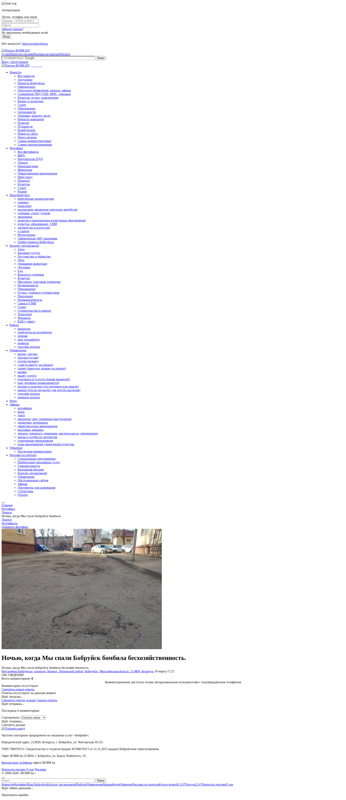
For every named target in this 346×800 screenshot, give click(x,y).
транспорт (25, 206)
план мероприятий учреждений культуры (46, 444)
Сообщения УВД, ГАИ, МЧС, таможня (44, 94)
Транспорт (25, 314)
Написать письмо (21, 54)
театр (21, 415)
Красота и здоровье (31, 274)
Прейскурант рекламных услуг (39, 462)
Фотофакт (16, 148)
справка (23, 202)
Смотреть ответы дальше (19, 700)
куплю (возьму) (28, 361)
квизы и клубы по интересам (37, 437)
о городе (23, 231)
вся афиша (25, 408)
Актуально (25, 79)
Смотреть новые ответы (18, 689)
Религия (23, 123)
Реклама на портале (46, 54)
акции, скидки (27, 354)
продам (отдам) (28, 357)
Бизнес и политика (30, 101)
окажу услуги (27, 375)
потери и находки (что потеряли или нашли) (48, 386)
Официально (26, 86)
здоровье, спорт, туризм (34, 213)
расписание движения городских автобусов (47, 209)
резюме (23, 336)
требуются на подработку (35, 332)
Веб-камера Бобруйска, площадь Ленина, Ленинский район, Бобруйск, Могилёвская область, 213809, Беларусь (78, 671)
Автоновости (27, 112)
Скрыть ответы (46, 700)
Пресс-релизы (27, 137)
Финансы (24, 318)
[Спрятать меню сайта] (3, 777)
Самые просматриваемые (35, 144)
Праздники (25, 296)
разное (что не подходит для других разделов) (49, 390)
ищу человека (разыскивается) (38, 383)
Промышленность (30, 300)
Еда (20, 271)
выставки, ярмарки (31, 429)
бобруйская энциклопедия (36, 198)
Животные (25, 170)
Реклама (40, 769)
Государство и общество (34, 256)
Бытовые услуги (29, 253)
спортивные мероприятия (35, 440)
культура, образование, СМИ (37, 224)
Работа (14, 325)
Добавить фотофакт (15, 527)
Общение (16, 448)
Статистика (25, 491)
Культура (24, 184)
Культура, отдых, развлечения (38, 97)
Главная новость (29, 466)
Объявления (18, 350)
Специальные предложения (36, 458)
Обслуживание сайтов (33, 480)
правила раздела (29, 397)
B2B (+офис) (26, 321)
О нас (5, 54)
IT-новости (25, 126)
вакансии (24, 328)
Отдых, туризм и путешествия (38, 292)
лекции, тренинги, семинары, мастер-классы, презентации (58, 433)
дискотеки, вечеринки (33, 422)
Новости (15, 72)
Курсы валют (172, 784)
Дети (21, 260)
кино (21, 411)
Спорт (22, 105)
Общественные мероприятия (37, 173)
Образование (26, 108)
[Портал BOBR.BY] (16, 50)
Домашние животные (32, 263)
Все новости (26, 76)
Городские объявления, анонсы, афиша (44, 90)
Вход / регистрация (15, 62)
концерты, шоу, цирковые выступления (44, 419)
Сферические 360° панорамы (37, 238)
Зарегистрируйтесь (35, 43)
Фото (13, 401)
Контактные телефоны (17, 762)
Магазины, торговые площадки (39, 281)
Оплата (65, 54)
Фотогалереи (26, 235)
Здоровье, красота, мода (34, 115)
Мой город (25, 177)
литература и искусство (34, 227)
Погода (193, 784)
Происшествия (28, 166)
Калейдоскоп (26, 130)
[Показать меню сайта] (3, 502)
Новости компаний (31, 119)
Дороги (23, 162)
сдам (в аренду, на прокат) (35, 364)
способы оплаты (29, 346)
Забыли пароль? (12, 29)
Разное (22, 191)
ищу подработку (29, 339)
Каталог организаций (24, 245)
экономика (25, 216)
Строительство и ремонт (34, 310)
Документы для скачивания (36, 487)
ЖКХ (21, 155)
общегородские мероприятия (37, 426)
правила (23, 343)
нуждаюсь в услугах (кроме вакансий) (44, 379)
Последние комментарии (35, 451)
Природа (24, 180)
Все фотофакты (28, 151)
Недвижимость (28, 285)
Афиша (14, 404)
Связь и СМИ (27, 303)
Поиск (100, 58)
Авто (21, 249)
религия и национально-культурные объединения (51, 220)
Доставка (24, 267)
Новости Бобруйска (31, 83)
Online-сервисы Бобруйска (36, 242)
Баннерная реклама (31, 469)
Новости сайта (28, 133)
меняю (22, 372)
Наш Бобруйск (20, 195)
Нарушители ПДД (30, 159)
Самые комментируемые (34, 141)
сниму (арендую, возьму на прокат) (42, 368)
